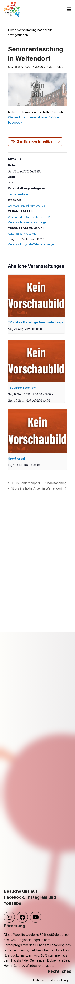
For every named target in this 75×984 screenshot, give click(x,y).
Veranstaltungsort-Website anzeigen (31, 244)
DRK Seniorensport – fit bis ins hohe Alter (24, 485)
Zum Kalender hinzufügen (35, 141)
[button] (69, 9)
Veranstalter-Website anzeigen (28, 222)
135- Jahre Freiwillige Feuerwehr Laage (36, 322)
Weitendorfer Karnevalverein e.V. (29, 217)
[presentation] (36, 296)
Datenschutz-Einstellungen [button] (52, 980)
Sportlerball (17, 458)
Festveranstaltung (19, 194)
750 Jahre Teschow (22, 387)
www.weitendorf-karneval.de (26, 205)
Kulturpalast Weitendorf (23, 233)
